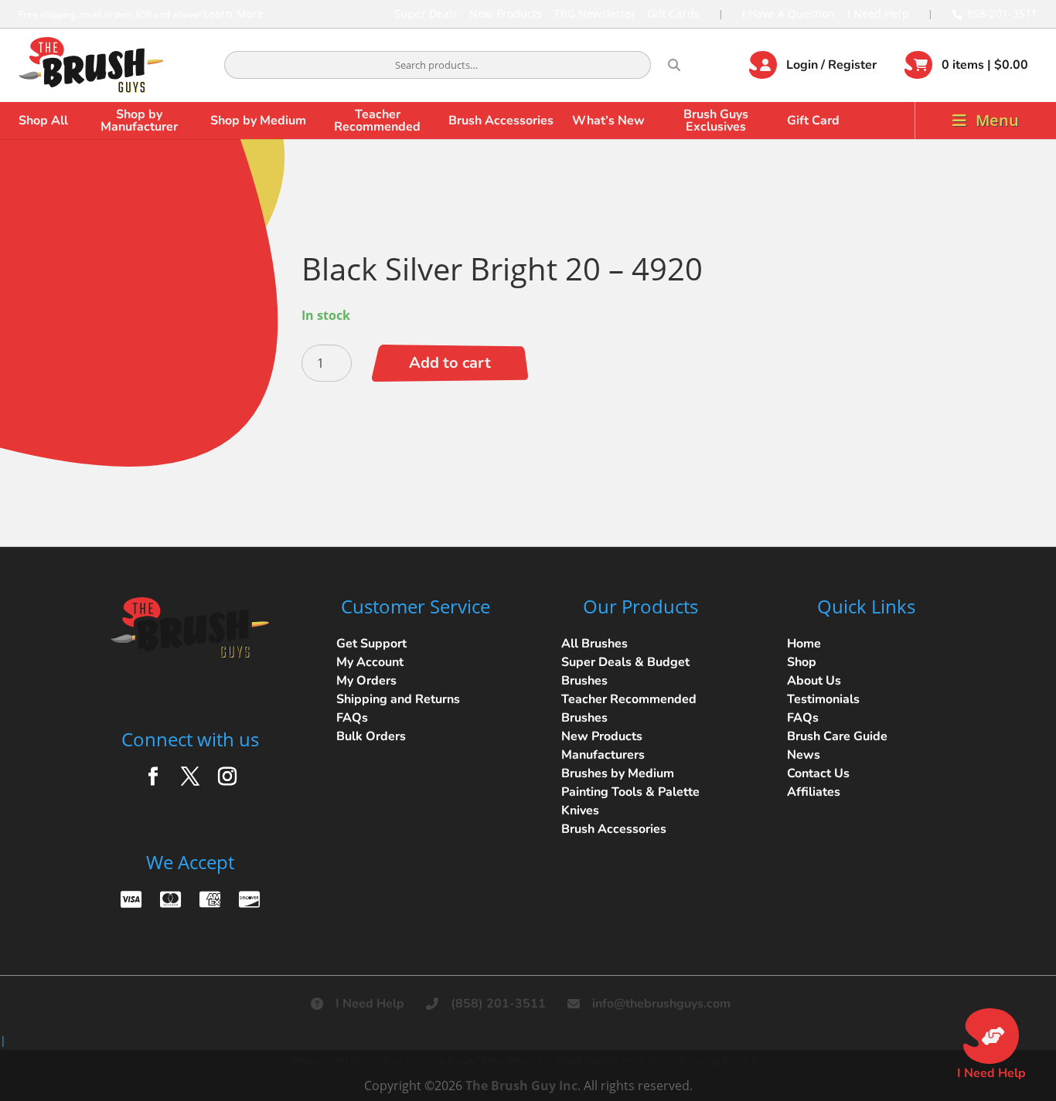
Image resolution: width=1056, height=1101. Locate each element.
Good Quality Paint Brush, (617, 1060)
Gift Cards (673, 13)
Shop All (43, 120)
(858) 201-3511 (498, 1003)
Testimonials (823, 699)
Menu (997, 120)
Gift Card (813, 120)
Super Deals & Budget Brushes (625, 671)
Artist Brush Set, (517, 1060)
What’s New (608, 120)
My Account (370, 662)
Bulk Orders (371, 736)
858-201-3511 (1002, 13)
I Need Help (878, 13)
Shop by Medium (258, 120)
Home (804, 643)
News (803, 754)
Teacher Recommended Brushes (629, 708)
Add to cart (450, 362)
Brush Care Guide (837, 736)
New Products (505, 13)
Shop (801, 662)
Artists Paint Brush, (335, 1060)
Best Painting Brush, (430, 1060)
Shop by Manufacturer (139, 120)
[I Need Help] (991, 1036)
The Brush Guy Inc (521, 1085)
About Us (814, 680)
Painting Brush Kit (722, 1060)
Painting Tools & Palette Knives (630, 801)
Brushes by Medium (617, 773)
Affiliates (813, 791)
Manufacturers (603, 754)
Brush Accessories (501, 120)
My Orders (366, 680)
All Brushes (594, 643)
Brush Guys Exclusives (715, 120)
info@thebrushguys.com (661, 1003)
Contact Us (818, 773)
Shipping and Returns (398, 699)
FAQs (352, 717)
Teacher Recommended (377, 120)
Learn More (233, 13)
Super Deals (426, 13)
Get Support (371, 643)
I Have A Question (789, 13)
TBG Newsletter (594, 13)
